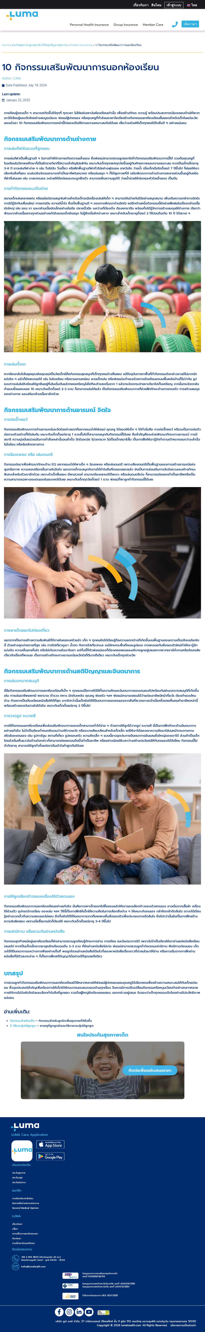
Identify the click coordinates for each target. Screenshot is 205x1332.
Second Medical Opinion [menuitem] (25, 1208)
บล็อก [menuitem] (15, 1229)
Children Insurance (80, 45)
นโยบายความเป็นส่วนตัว (183, 1325)
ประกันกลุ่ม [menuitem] (17, 1177)
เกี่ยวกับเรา (141, 5)
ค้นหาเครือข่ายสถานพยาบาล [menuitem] (25, 1203)
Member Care (153, 25)
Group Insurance (126, 25)
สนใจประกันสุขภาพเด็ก (102, 1035)
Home (5, 45)
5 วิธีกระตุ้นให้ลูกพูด (23, 1026)
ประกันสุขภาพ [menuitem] (18, 1173)
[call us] (175, 24)
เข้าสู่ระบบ (174, 5)
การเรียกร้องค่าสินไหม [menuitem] (22, 1198)
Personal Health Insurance (89, 25)
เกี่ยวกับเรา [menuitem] (17, 1224)
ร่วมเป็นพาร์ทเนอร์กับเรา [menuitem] (23, 1243)
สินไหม (156, 5)
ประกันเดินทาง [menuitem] (19, 1182)
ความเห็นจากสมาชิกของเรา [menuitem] (25, 1233)
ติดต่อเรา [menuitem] (16, 1238)
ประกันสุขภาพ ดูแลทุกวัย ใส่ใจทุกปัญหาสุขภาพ (39, 45)
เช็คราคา (190, 24)
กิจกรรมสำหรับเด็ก (22, 1021)
